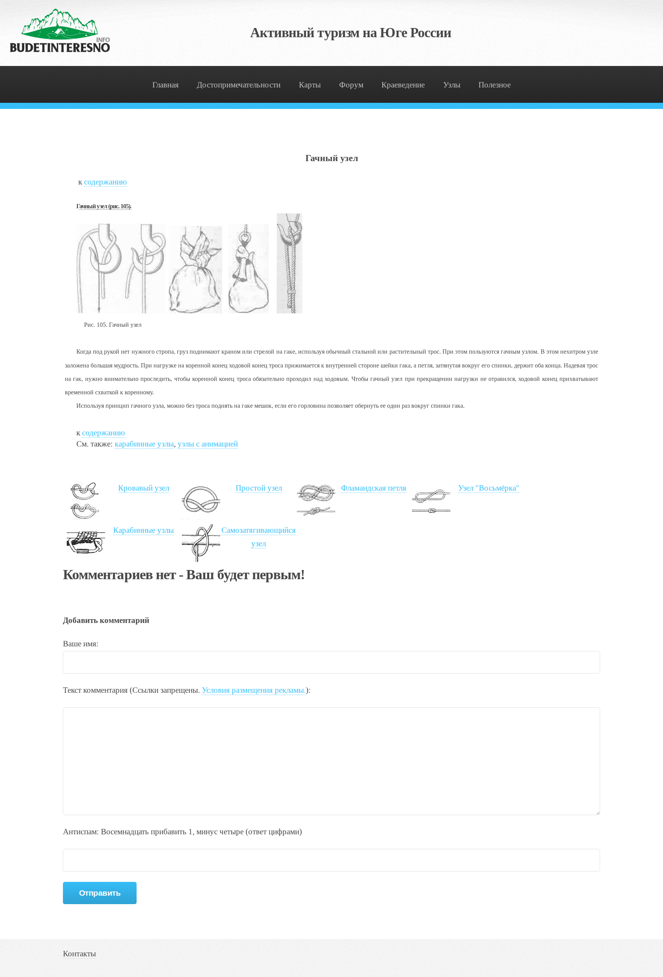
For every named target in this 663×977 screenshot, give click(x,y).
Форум (351, 84)
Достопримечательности (238, 84)
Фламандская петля (373, 488)
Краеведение (403, 84)
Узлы (451, 84)
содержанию (105, 181)
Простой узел (259, 488)
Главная (165, 84)
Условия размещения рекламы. (254, 690)
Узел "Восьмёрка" (489, 488)
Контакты (79, 953)
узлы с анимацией (208, 443)
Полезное (494, 84)
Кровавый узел (143, 488)
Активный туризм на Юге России (351, 32)
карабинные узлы (144, 443)
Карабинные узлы (143, 530)
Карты (310, 84)
